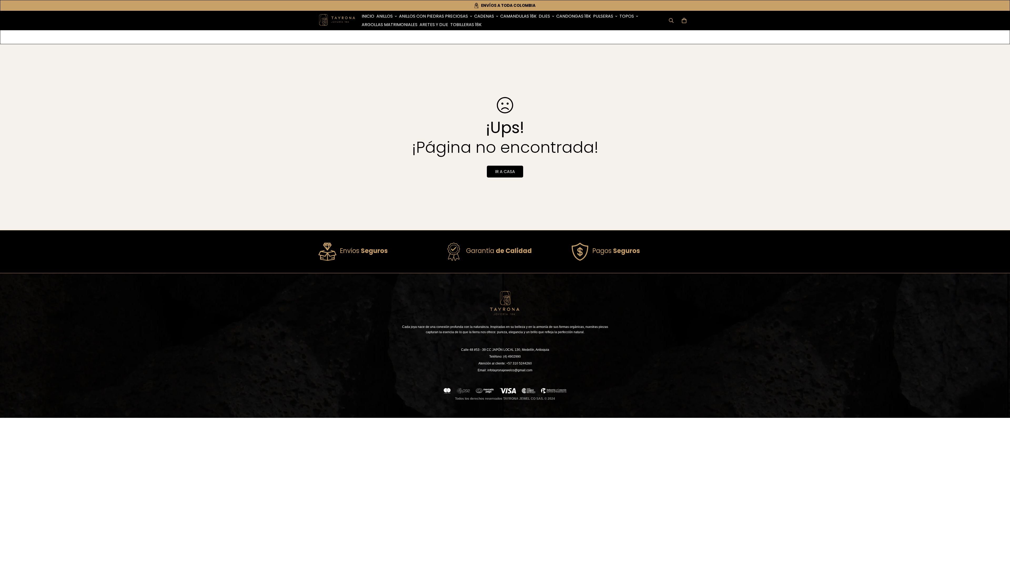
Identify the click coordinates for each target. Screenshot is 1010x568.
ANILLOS (384, 16)
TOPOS (626, 16)
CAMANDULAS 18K (518, 16)
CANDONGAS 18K (573, 16)
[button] (684, 20)
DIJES (544, 16)
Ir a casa (505, 172)
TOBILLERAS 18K (466, 25)
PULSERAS (603, 16)
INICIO (368, 16)
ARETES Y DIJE (434, 25)
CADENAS (484, 16)
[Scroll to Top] (1000, 539)
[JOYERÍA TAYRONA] (337, 20)
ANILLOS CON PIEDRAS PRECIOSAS (433, 16)
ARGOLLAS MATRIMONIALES (389, 25)
